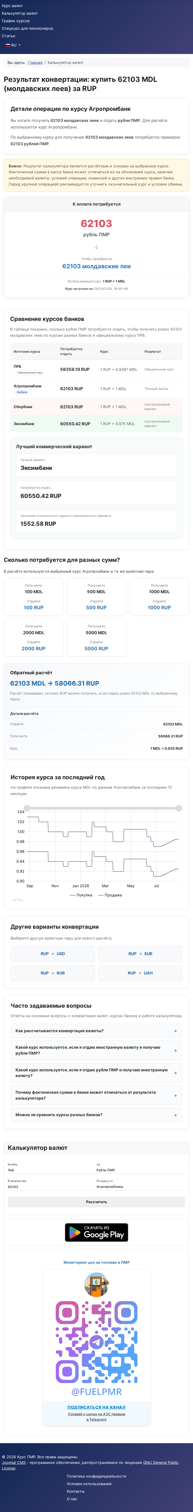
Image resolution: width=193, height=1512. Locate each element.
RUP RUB (53, 973)
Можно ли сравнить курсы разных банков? (59, 1114)
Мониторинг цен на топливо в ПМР (97, 1262)
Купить (12, 1164)
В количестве (17, 1181)
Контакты (75, 1491)
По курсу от (104, 1181)
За (98, 1164)
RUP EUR (140, 953)
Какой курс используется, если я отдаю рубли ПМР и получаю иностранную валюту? (92, 1073)
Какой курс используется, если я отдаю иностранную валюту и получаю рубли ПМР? (88, 1050)
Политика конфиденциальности (96, 1476)
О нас (72, 1498)
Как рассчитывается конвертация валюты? (60, 1030)
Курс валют (12, 5)
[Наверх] (184, 1503)
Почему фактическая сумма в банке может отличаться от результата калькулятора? (86, 1095)
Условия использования (89, 1483)
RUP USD (53, 953)
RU (14, 45)
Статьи (8, 35)
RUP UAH (140, 973)
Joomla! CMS (14, 1462)
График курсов (16, 20)
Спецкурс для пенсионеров (27, 28)
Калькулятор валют (20, 13)
